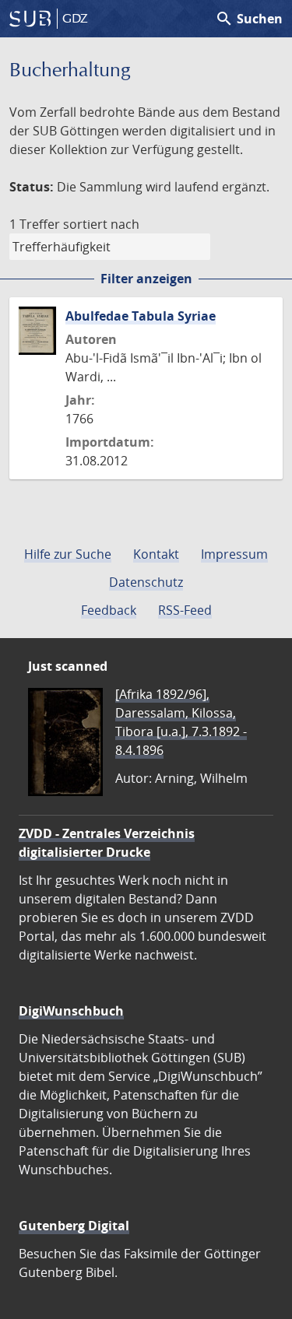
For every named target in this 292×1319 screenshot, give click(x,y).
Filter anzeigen (146, 278)
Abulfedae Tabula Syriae (140, 315)
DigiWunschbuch (71, 1010)
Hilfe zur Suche (67, 554)
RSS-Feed (185, 610)
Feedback (108, 610)
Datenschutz (146, 582)
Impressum (234, 554)
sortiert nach (101, 224)
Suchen (249, 18)
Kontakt (156, 554)
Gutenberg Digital (74, 1225)
